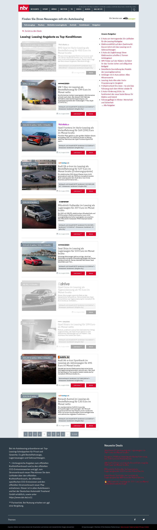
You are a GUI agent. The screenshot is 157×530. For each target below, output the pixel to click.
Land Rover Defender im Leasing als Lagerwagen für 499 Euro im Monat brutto (124, 476)
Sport (45, 9)
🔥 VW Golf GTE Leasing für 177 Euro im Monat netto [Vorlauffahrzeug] (126, 482)
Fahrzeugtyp (29, 25)
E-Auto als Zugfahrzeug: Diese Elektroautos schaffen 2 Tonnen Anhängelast (114, 55)
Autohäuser (84, 25)
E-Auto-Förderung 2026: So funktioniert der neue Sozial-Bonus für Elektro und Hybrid (117, 94)
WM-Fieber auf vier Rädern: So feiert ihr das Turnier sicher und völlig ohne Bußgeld (116, 63)
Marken (41, 25)
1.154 (74, 434)
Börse (54, 9)
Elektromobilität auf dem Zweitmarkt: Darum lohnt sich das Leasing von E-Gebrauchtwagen (117, 47)
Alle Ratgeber (109, 105)
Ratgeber (96, 25)
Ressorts (35, 9)
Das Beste (98, 9)
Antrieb (73, 25)
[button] (23, 8)
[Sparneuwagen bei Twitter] (143, 519)
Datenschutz (134, 527)
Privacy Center (144, 527)
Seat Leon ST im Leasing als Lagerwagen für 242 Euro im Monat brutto (124, 451)
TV (72, 9)
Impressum (125, 527)
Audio (87, 9)
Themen (12, 519)
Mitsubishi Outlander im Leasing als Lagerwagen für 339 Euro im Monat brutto (124, 470)
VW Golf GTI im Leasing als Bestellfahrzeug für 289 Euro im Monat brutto (126, 463)
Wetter (63, 9)
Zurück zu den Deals (33, 31)
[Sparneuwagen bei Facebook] (134, 519)
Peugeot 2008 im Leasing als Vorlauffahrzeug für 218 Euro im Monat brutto (125, 457)
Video (78, 9)
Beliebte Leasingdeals (57, 25)
